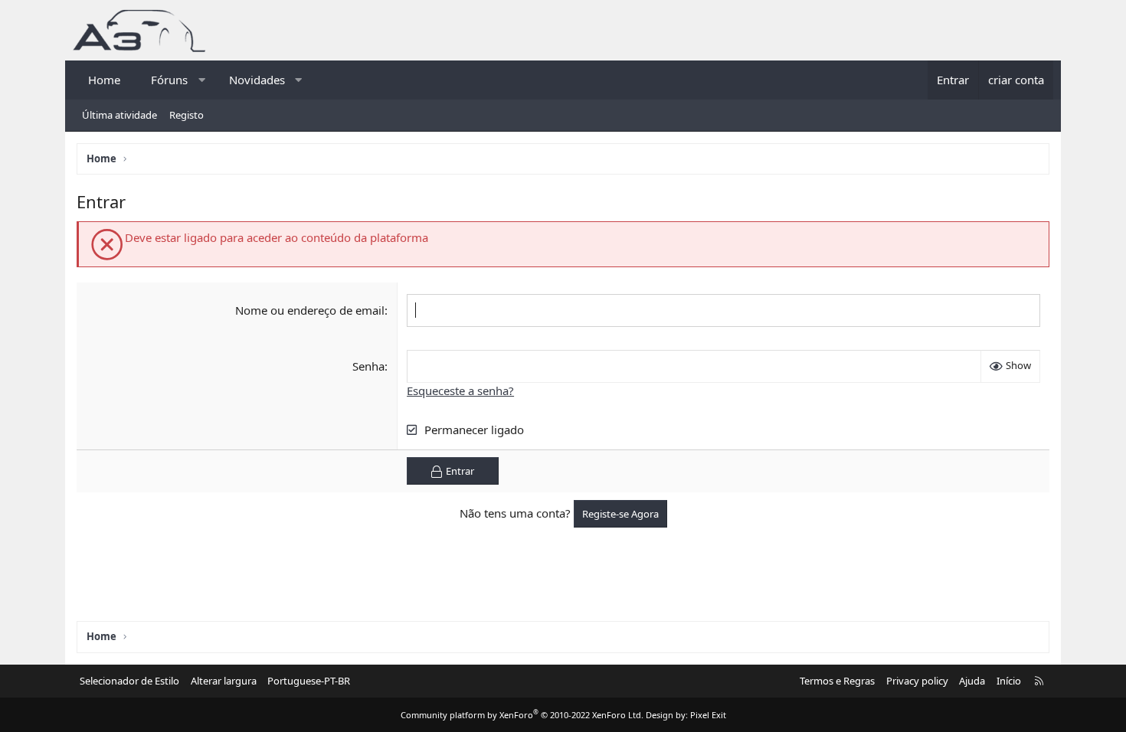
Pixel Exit (708, 715)
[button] (202, 80)
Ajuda (972, 681)
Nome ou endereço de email (310, 310)
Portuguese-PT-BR (308, 681)
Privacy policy (917, 681)
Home (104, 79)
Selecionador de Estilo (129, 681)
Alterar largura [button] (224, 681)
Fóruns (169, 79)
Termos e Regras (837, 681)
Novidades (257, 79)
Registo (186, 115)
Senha (368, 366)
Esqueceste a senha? (460, 390)
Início (1009, 681)
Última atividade (119, 115)
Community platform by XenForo (522, 715)
